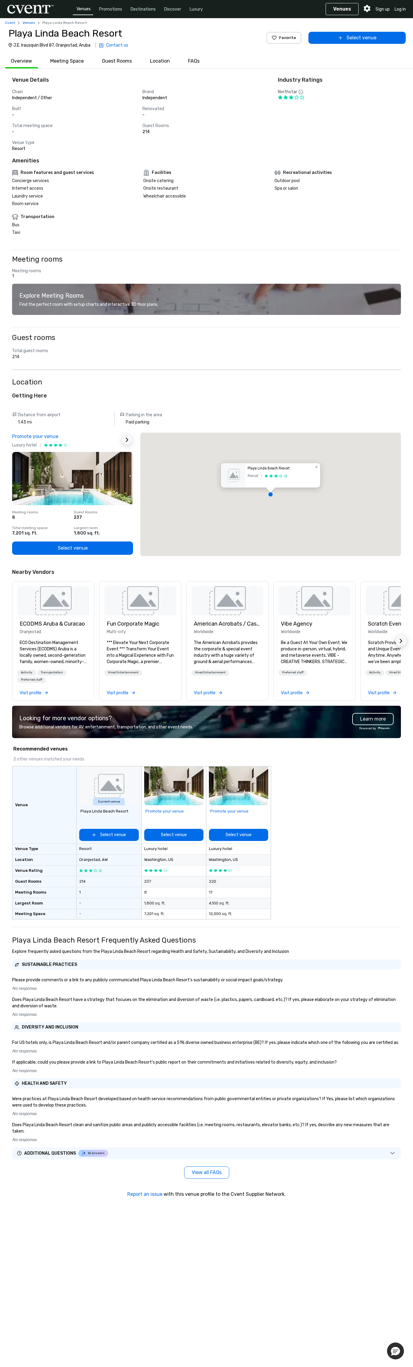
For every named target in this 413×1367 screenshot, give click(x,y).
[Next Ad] (127, 440)
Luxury (196, 9)
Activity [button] (26, 672)
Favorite (287, 37)
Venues (83, 8)
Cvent (10, 23)
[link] (53, 600)
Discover (172, 9)
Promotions (110, 9)
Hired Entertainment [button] (123, 672)
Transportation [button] (52, 672)
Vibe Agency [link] (296, 623)
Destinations (143, 9)
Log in (400, 9)
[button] (270, 494)
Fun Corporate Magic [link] (133, 623)
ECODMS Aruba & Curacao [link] (52, 623)
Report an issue (144, 1194)
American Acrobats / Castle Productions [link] (227, 623)
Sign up (383, 9)
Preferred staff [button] (31, 680)
